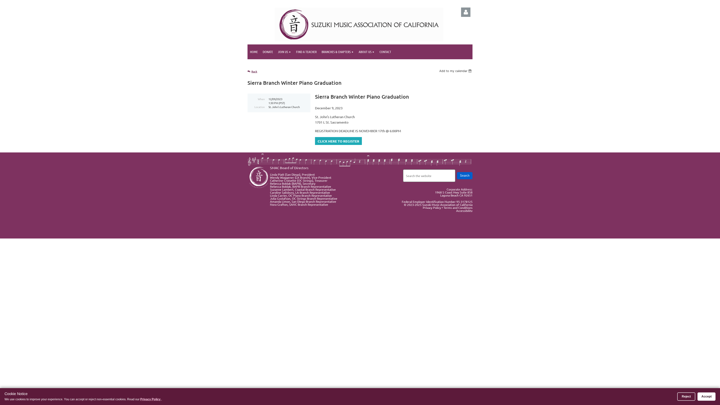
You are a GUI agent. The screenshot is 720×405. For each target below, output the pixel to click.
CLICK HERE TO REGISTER (338, 141)
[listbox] (455, 71)
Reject (686, 396)
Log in (465, 12)
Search (465, 175)
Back (254, 71)
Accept (706, 396)
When (261, 99)
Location (259, 107)
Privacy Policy (150, 399)
